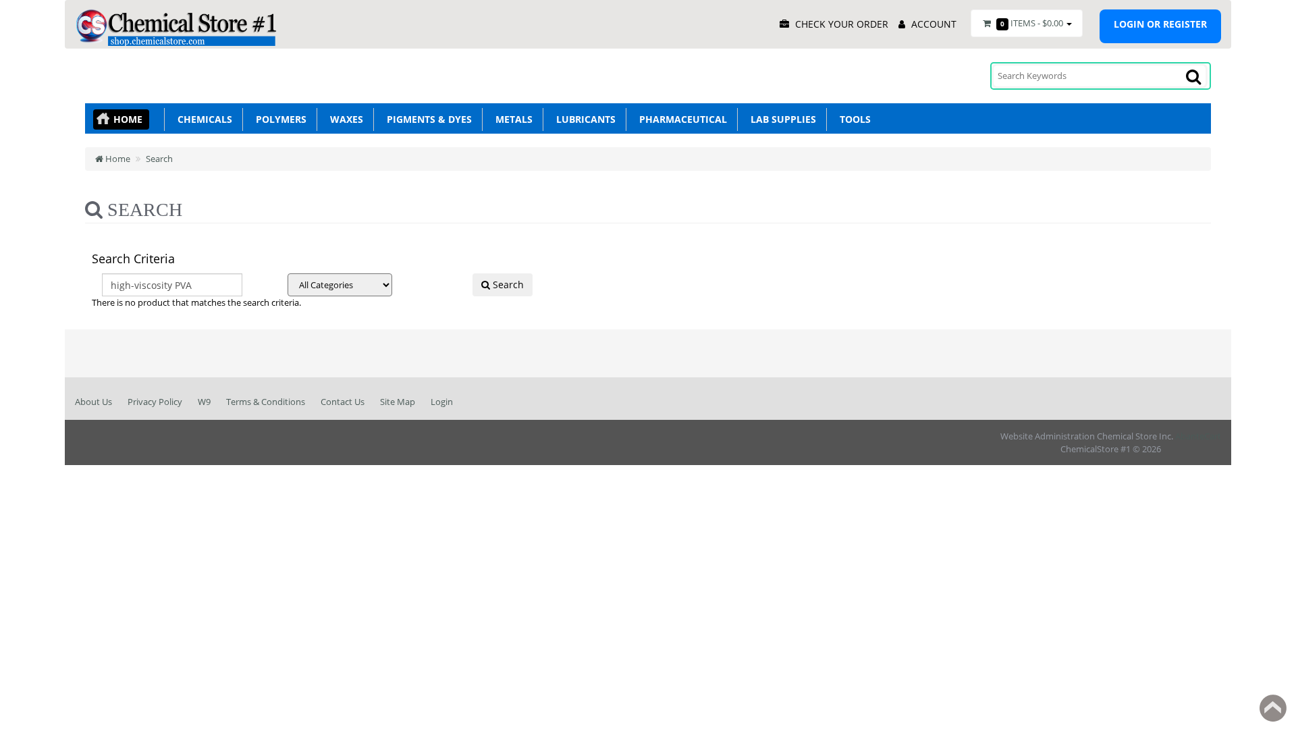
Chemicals (202, 119)
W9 (204, 402)
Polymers (278, 119)
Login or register (1160, 24)
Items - (1031, 23)
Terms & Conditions (265, 402)
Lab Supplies (780, 119)
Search (159, 159)
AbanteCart (1198, 436)
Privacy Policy (155, 402)
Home (127, 119)
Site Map (397, 402)
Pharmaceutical (680, 119)
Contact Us (342, 402)
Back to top (1273, 708)
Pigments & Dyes (426, 119)
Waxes (344, 119)
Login (442, 402)
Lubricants (583, 119)
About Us (93, 402)
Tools (852, 119)
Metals (511, 119)
